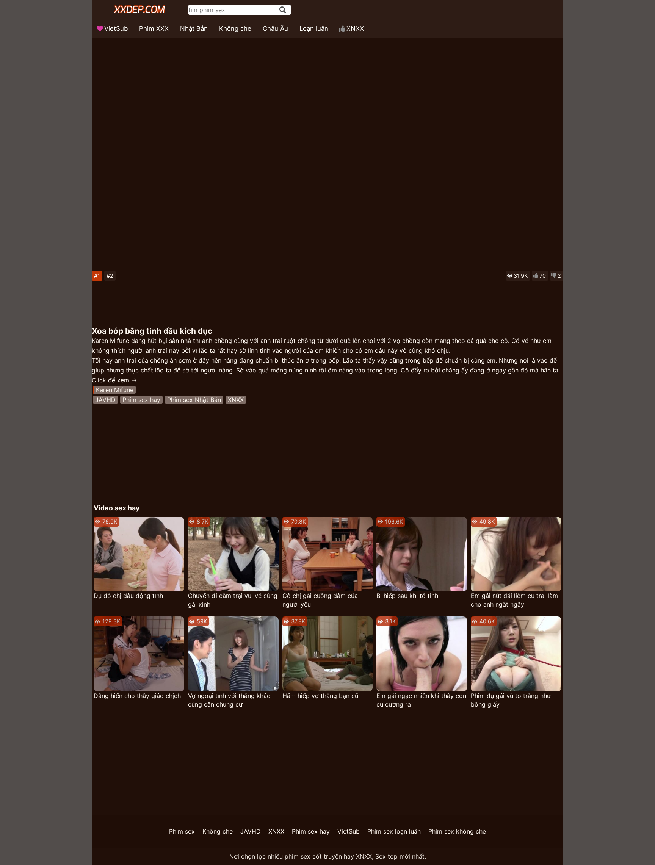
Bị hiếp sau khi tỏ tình (407, 595)
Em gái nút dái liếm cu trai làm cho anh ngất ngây (514, 600)
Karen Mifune (114, 390)
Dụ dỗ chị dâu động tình (128, 595)
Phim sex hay (141, 400)
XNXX (355, 28)
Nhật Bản (194, 28)
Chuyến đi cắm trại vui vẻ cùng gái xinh (232, 600)
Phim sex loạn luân (394, 831)
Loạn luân (313, 28)
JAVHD (105, 400)
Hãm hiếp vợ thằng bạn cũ (320, 695)
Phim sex (182, 831)
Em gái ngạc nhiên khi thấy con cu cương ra (421, 700)
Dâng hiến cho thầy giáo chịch (137, 695)
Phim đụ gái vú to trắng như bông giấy (511, 700)
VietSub (116, 28)
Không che (235, 28)
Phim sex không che (457, 831)
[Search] (282, 9)
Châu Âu (275, 28)
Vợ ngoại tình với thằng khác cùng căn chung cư (229, 700)
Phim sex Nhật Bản (194, 400)
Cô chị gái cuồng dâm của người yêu (320, 600)
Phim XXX (154, 28)
